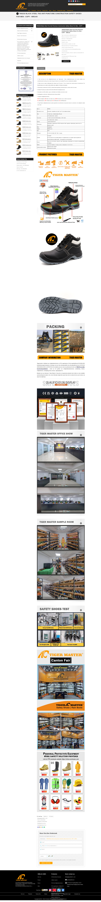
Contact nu (66, 61)
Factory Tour (45, 10)
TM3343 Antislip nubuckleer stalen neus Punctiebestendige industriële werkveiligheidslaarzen (27, 151)
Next (33, 79)
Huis (24, 19)
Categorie (27, 19)
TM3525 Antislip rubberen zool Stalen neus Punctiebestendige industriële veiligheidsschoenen (27, 115)
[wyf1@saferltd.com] (41, 827)
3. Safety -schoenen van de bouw (46, 19)
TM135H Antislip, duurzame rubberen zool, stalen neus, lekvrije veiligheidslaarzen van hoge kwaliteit (27, 133)
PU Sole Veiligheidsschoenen (35, 19)
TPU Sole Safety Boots (21, 53)
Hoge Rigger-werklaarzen (22, 33)
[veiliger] (45, 890)
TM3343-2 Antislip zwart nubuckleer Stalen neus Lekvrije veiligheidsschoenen (27, 145)
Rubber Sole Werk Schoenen (22, 30)
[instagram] (50, 890)
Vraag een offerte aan (55, 893)
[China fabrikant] (24, 37)
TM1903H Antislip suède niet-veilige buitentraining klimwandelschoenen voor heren (27, 127)
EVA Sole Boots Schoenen (22, 39)
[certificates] (25, 80)
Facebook (69, 1)
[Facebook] (63, 890)
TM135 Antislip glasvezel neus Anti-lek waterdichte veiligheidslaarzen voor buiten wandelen (27, 139)
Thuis (29, 10)
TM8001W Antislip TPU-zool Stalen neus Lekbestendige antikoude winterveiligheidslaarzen (27, 103)
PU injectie (51, 816)
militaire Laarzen (20, 55)
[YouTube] (54, 890)
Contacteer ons (70, 10)
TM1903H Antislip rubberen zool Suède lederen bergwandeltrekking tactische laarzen (27, 121)
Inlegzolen (19, 60)
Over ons (39, 10)
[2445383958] (39, 827)
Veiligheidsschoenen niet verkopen (23, 58)
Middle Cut (45, 816)
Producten (34, 10)
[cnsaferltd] (42, 827)
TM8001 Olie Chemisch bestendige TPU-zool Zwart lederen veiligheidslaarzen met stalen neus (27, 109)
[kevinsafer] (38, 827)
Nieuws (54, 10)
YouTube (71, 1)
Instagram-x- (76, 1)
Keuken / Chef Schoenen (21, 35)
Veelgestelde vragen (61, 10)
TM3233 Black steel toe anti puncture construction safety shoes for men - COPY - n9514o (61, 838)
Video (50, 10)
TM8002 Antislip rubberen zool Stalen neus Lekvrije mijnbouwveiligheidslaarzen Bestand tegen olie (27, 97)
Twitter (73, 1)
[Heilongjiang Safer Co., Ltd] (21, 5)
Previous (17, 79)
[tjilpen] (58, 890)
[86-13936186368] (44, 827)
